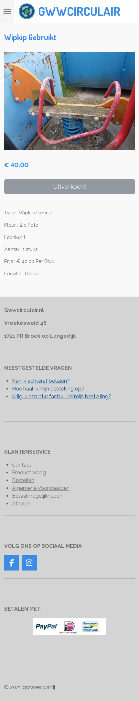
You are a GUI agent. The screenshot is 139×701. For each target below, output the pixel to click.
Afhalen (21, 504)
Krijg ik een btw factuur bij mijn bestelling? (61, 396)
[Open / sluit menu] (7, 11)
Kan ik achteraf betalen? (41, 381)
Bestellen (23, 480)
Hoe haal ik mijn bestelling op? (48, 389)
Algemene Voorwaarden (41, 488)
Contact (21, 465)
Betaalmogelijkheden (37, 496)
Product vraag (29, 472)
